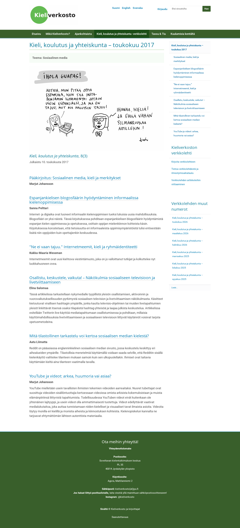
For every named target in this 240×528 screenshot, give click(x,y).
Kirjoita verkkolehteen (183, 161)
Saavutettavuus (120, 517)
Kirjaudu (162, 9)
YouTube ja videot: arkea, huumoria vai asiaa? (70, 376)
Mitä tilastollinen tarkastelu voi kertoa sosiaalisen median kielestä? (89, 335)
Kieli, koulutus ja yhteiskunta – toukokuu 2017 (187, 47)
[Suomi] (53, 15)
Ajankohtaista (83, 33)
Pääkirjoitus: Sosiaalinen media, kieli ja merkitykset (75, 177)
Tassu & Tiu (159, 33)
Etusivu (36, 33)
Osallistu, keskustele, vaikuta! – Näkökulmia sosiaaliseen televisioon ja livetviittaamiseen (92, 280)
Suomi (116, 7)
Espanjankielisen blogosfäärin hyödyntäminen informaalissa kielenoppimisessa (83, 200)
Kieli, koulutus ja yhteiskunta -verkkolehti (122, 33)
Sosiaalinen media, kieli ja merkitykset (186, 59)
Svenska (138, 7)
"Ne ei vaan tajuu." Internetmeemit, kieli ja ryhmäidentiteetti (83, 246)
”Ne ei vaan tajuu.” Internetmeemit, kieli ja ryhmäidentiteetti (185, 88)
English (126, 7)
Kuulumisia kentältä (183, 33)
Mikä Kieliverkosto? (58, 33)
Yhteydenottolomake (120, 448)
